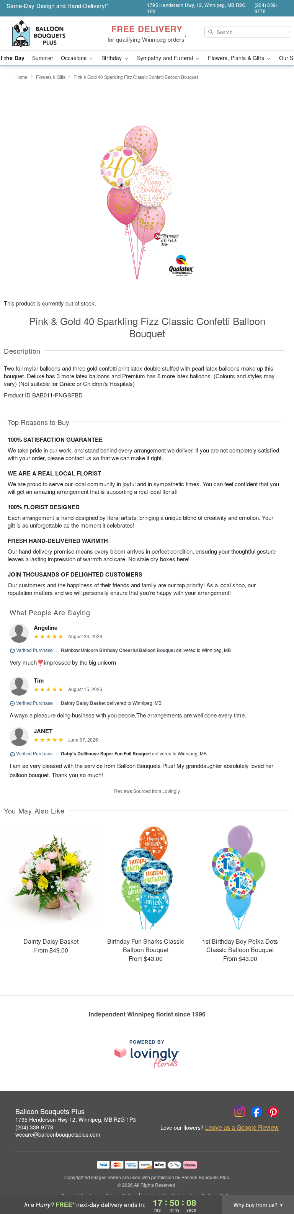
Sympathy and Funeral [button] (166, 58)
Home (21, 77)
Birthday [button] (112, 58)
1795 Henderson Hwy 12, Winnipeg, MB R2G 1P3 (75, 1119)
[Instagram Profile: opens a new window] (239, 1111)
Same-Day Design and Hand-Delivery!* (58, 6)
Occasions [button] (74, 58)
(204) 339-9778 (34, 1127)
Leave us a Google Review (242, 1127)
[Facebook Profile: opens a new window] (256, 1111)
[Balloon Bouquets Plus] (50, 33)
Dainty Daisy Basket (83, 702)
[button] (274, 1181)
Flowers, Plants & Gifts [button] (236, 58)
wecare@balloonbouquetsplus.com (57, 1134)
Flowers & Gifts (50, 77)
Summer (42, 58)
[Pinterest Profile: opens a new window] (273, 1111)
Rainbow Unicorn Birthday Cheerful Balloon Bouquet (118, 650)
